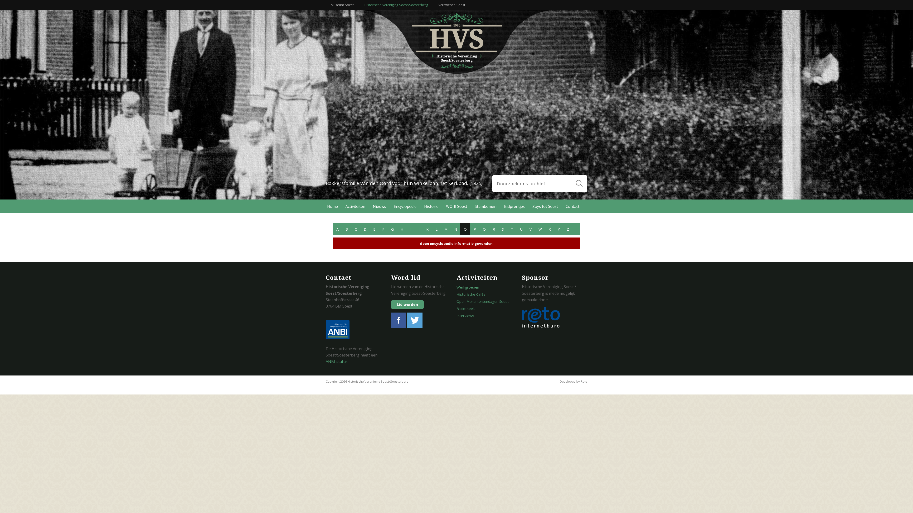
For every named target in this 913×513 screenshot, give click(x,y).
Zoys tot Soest (545, 206)
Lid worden (407, 304)
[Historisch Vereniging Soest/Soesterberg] (468, 42)
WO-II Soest (456, 206)
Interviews (465, 315)
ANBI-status (337, 361)
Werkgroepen (467, 287)
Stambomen (485, 206)
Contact (572, 206)
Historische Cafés (471, 294)
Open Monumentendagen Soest (482, 301)
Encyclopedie (405, 206)
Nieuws (379, 206)
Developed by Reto (573, 381)
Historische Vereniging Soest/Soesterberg (396, 5)
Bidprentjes (514, 206)
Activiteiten (355, 206)
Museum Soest (342, 5)
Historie (431, 206)
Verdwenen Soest (451, 5)
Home (332, 206)
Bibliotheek (465, 308)
